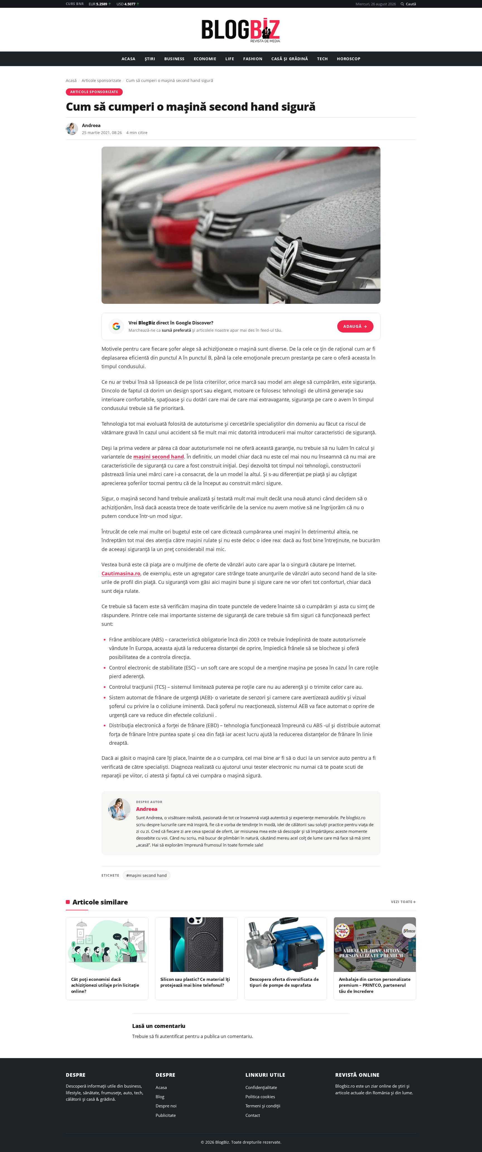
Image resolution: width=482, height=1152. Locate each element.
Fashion (252, 59)
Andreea (91, 125)
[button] (408, 4)
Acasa (129, 59)
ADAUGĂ (355, 326)
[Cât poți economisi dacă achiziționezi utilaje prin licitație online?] (107, 944)
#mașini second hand (146, 875)
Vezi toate (402, 901)
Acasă (71, 80)
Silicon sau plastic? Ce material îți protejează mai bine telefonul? (195, 982)
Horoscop (348, 59)
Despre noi (166, 1106)
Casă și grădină (289, 59)
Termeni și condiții (262, 1106)
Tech (322, 59)
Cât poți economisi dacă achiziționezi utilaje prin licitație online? (105, 985)
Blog (160, 1096)
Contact (252, 1115)
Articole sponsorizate (101, 80)
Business (174, 59)
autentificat (172, 1036)
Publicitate (166, 1115)
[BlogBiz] (241, 30)
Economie (205, 59)
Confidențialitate (261, 1087)
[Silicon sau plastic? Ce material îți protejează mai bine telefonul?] (196, 944)
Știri (150, 59)
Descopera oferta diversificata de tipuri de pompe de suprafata (284, 982)
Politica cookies (260, 1096)
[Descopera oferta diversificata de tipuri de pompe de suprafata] (286, 944)
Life (229, 59)
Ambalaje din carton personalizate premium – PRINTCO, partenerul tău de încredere (375, 985)
